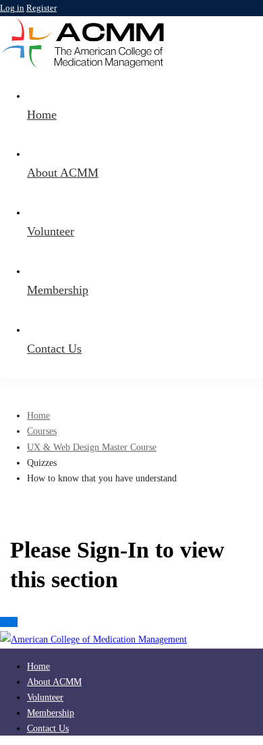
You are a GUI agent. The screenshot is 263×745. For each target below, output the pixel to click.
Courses (42, 431)
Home (38, 416)
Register (41, 8)
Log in (12, 8)
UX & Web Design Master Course (91, 447)
